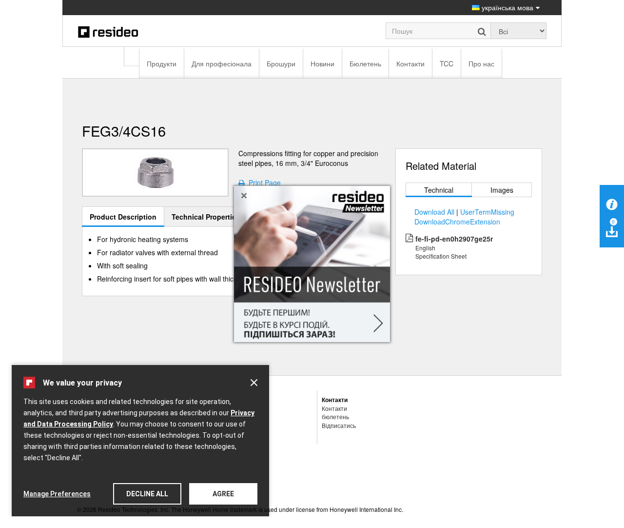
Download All (434, 212)
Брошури (281, 63)
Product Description (123, 217)
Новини (322, 63)
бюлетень (335, 416)
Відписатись (339, 425)
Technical (438, 190)
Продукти (161, 63)
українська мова (506, 7)
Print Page (263, 182)
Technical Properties (206, 217)
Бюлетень (365, 63)
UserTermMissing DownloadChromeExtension (464, 216)
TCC (446, 63)
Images (501, 190)
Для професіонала (222, 63)
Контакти (410, 63)
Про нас (481, 63)
